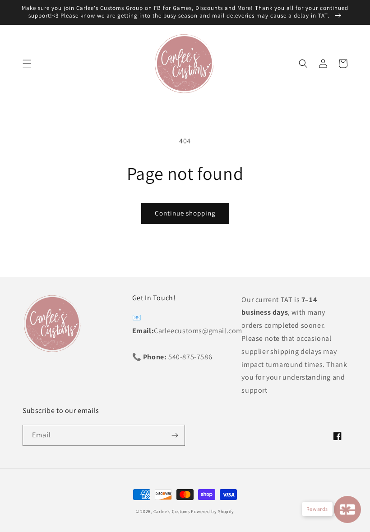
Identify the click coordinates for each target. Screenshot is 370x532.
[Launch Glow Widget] (347, 509)
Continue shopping (185, 213)
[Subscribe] (175, 435)
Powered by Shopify (212, 511)
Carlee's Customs (171, 511)
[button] (27, 63)
